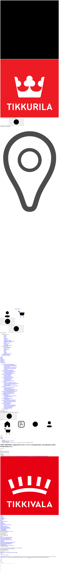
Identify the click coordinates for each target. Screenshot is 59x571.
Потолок (5, 336)
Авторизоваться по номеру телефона (12, 552)
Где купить (2, 516)
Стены (5, 335)
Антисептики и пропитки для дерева (8, 440)
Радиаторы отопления (7, 340)
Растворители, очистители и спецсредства (7, 545)
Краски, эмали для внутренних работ (6, 537)
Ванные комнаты (6, 343)
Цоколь (5, 348)
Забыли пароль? (2, 552)
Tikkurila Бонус (2, 360)
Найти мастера (2, 523)
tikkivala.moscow (2, 556)
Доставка (1, 517)
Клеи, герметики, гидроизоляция (5, 543)
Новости (1, 522)
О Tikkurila (2, 359)
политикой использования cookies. (17, 557)
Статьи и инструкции (3, 521)
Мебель (5, 337)
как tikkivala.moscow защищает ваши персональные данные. (39, 557)
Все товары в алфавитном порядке (5, 524)
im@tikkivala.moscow (3, 530)
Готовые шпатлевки (3, 544)
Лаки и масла (2, 540)
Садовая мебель (6, 349)
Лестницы (5, 339)
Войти (1, 553)
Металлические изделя (7, 353)
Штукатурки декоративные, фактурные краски (7, 542)
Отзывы (1, 525)
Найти (1, 438)
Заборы (5, 350)
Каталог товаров (3, 362)
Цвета (1, 358)
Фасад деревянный (7, 347)
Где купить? (2, 361)
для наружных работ (5, 441)
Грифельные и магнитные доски (9, 341)
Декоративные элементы (8, 345)
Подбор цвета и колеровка (6, 355)
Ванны (5, 342)
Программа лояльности (4, 526)
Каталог (1, 356)
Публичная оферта (3, 528)
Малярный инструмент (5, 354)
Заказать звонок (8, 126)
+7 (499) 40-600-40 (3, 529)
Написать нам (3, 126)
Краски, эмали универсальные (5, 538)
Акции (1, 357)
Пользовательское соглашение (5, 527)
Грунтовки (2, 541)
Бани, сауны (6, 344)
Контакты (1, 519)
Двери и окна (6, 338)
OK (29, 558)
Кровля (5, 352)
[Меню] (0, 420)
